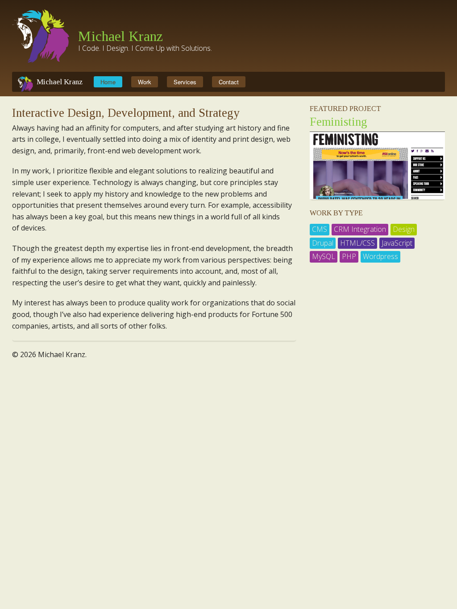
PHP (349, 256)
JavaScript (397, 243)
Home (108, 82)
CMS (319, 229)
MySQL (323, 256)
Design (404, 229)
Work (144, 82)
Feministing (338, 121)
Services (185, 82)
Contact (229, 82)
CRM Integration (360, 229)
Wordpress (380, 256)
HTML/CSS (357, 243)
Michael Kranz (120, 36)
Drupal (322, 243)
